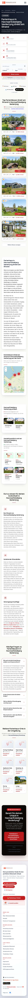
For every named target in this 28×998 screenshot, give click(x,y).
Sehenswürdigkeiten (8, 938)
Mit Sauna (22, 86)
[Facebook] (10, 992)
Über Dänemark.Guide (9, 916)
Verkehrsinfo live (7, 951)
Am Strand (19, 89)
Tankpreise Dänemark (9, 946)
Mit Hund (5, 86)
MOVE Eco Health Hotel (10, 624)
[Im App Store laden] (10, 980)
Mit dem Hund (6, 931)
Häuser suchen (15, 74)
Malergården (16, 626)
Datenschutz (6, 964)
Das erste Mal (6, 933)
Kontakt (5, 918)
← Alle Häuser (14, 92)
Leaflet (15, 392)
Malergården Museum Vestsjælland (13, 628)
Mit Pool (14, 86)
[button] (9, 384)
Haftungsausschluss (8, 969)
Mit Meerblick (9, 89)
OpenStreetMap (21, 392)
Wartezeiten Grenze (8, 949)
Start (2, 10)
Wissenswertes (7, 936)
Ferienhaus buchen (8, 928)
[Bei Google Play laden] (6, 983)
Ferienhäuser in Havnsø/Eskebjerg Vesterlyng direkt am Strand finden (13, 836)
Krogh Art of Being (14, 623)
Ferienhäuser (7, 10)
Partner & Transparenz (9, 921)
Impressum (6, 961)
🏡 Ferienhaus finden (14, 898)
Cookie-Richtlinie (7, 966)
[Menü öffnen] (25, 2)
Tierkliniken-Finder (8, 954)
